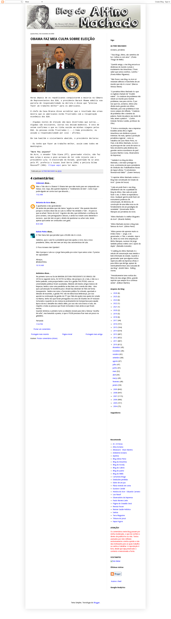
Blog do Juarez (118, 471)
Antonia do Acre (43, 202)
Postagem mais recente (40, 334)
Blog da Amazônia (120, 462)
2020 (115, 310)
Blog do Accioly (119, 465)
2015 (115, 327)
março (115, 378)
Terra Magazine (119, 515)
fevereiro (116, 382)
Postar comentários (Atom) (47, 338)
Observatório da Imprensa (123, 498)
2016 (115, 324)
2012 (115, 338)
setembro (116, 358)
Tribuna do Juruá (119, 518)
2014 (115, 331)
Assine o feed (116, 581)
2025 (115, 297)
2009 (115, 389)
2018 (115, 317)
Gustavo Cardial (119, 489)
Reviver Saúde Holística (122, 509)
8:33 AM (39, 224)
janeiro (115, 385)
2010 (115, 344)
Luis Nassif (117, 495)
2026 (115, 293)
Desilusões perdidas (120, 480)
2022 (115, 303)
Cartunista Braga (119, 477)
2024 (115, 300)
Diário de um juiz (119, 483)
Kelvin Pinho (41, 232)
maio (115, 371)
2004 (115, 406)
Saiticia (115, 512)
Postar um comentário (42, 329)
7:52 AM (39, 195)
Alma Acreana (118, 447)
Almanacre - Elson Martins (123, 450)
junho (115, 368)
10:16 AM (40, 265)
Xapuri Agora (118, 521)
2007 (115, 396)
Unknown (40, 183)
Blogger (97, 603)
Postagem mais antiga (94, 334)
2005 (115, 403)
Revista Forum (118, 507)
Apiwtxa (116, 456)
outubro (116, 354)
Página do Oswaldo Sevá (122, 504)
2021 (115, 307)
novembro (117, 351)
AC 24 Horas (118, 444)
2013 (115, 334)
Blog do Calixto (119, 468)
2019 (115, 314)
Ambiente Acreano (120, 453)
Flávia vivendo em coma (122, 486)
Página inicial (67, 334)
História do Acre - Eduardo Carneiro (126, 492)
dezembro (117, 347)
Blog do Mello (118, 474)
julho (115, 365)
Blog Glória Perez (119, 459)
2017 (115, 320)
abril (114, 375)
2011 (115, 341)
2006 (115, 400)
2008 (115, 393)
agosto (115, 361)
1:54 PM (39, 324)
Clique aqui (54, 165)
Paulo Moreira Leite (120, 501)
